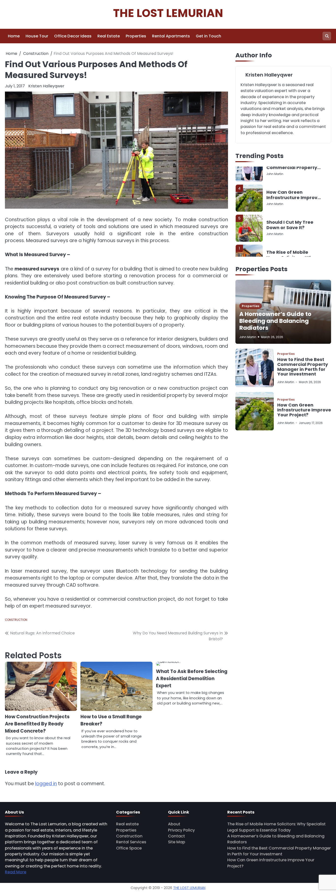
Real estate (127, 824)
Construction (16, 620)
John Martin (274, 186)
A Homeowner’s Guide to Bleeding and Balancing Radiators (275, 321)
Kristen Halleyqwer (46, 86)
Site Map (176, 842)
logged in (46, 783)
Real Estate (108, 36)
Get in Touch (208, 36)
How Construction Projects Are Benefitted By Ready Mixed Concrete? (37, 723)
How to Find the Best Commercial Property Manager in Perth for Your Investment (302, 366)
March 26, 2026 (272, 337)
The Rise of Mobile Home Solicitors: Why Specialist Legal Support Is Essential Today (290, 237)
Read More (15, 872)
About (174, 824)
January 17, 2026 (311, 423)
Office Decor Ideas (73, 36)
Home (14, 36)
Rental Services (131, 842)
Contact (176, 836)
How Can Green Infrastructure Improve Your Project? (293, 177)
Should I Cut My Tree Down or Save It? (289, 207)
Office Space (129, 848)
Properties (136, 36)
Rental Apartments (171, 36)
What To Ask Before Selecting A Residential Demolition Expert (191, 678)
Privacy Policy (181, 830)
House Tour (37, 36)
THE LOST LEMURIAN (168, 13)
